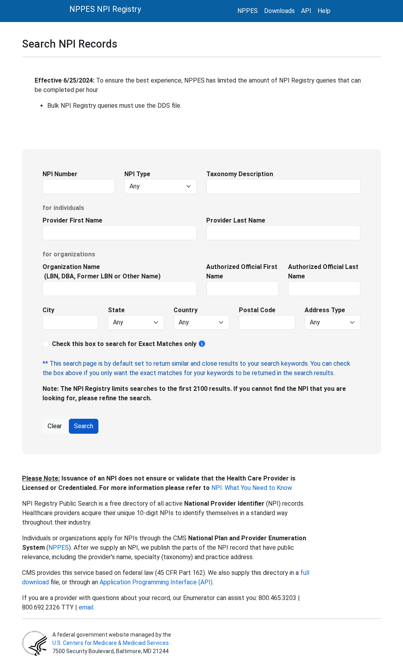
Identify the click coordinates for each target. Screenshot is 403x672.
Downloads (279, 11)
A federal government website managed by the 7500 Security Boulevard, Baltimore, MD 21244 (111, 642)
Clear (55, 426)
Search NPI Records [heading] (69, 44)
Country (186, 310)
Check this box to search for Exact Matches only (125, 344)
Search (83, 426)
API (306, 11)
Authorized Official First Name (241, 271)
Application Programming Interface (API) (156, 582)
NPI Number (60, 174)
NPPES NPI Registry (105, 9)
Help (324, 11)
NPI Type (137, 174)
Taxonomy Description (239, 174)
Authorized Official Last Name (323, 271)
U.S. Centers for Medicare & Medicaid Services (110, 643)
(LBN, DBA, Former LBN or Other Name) (102, 276)
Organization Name (71, 267)
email (86, 607)
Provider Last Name (235, 220)
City (48, 310)
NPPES (247, 11)
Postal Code (257, 310)
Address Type (325, 310)
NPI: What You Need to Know (251, 488)
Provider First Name (72, 220)
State (116, 310)
